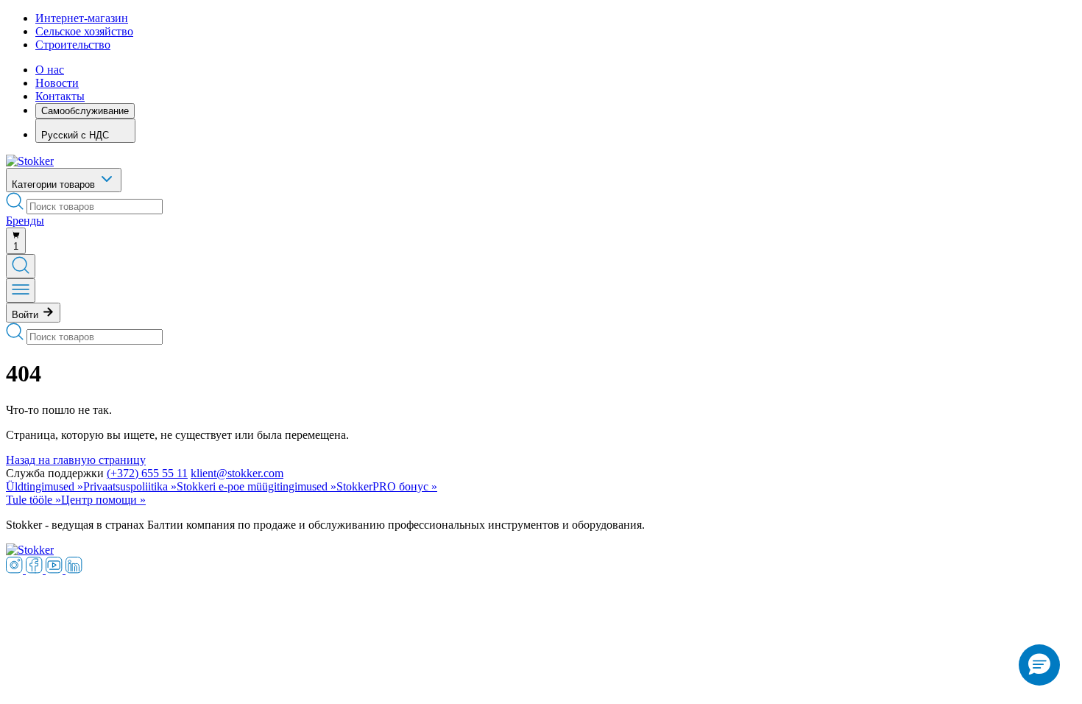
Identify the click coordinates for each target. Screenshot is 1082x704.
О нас (49, 69)
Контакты (60, 96)
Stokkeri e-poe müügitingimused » (256, 486)
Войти (26, 314)
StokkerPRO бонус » (386, 486)
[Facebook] (36, 569)
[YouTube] (56, 569)
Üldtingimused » (44, 486)
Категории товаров (55, 184)
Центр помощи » (103, 499)
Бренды (25, 220)
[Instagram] (16, 569)
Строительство (72, 44)
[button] (1039, 665)
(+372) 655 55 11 (147, 473)
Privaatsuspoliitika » (130, 486)
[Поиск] (20, 266)
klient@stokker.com (237, 473)
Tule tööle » (33, 499)
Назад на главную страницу (76, 460)
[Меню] (20, 290)
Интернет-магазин (81, 18)
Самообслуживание (85, 110)
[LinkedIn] (74, 569)
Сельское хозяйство (84, 31)
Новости (57, 83)
